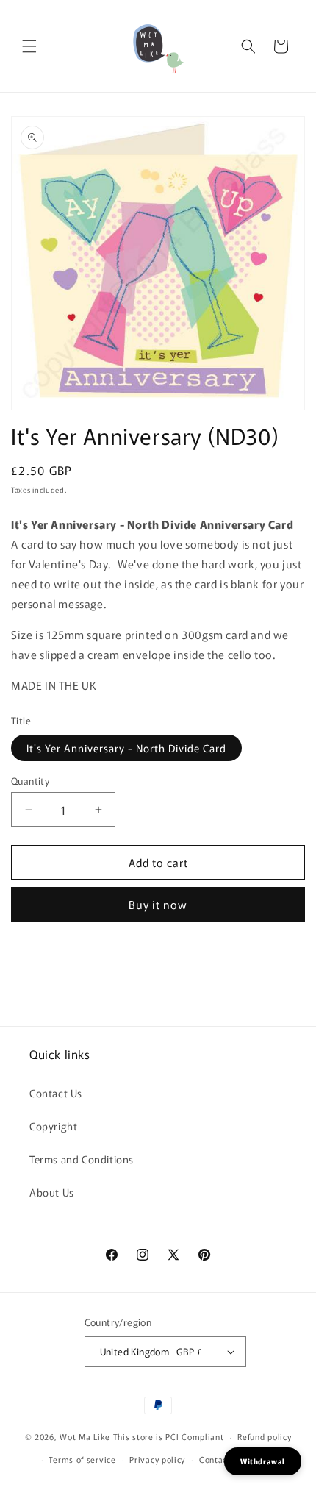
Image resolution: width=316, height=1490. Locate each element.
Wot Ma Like (86, 1436)
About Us (51, 1192)
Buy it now (158, 904)
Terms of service (82, 1459)
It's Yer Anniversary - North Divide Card (126, 748)
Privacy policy (157, 1459)
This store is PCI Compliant (168, 1436)
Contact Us (55, 1093)
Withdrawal (262, 1460)
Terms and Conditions (81, 1159)
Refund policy (264, 1436)
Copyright (53, 1126)
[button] (29, 46)
